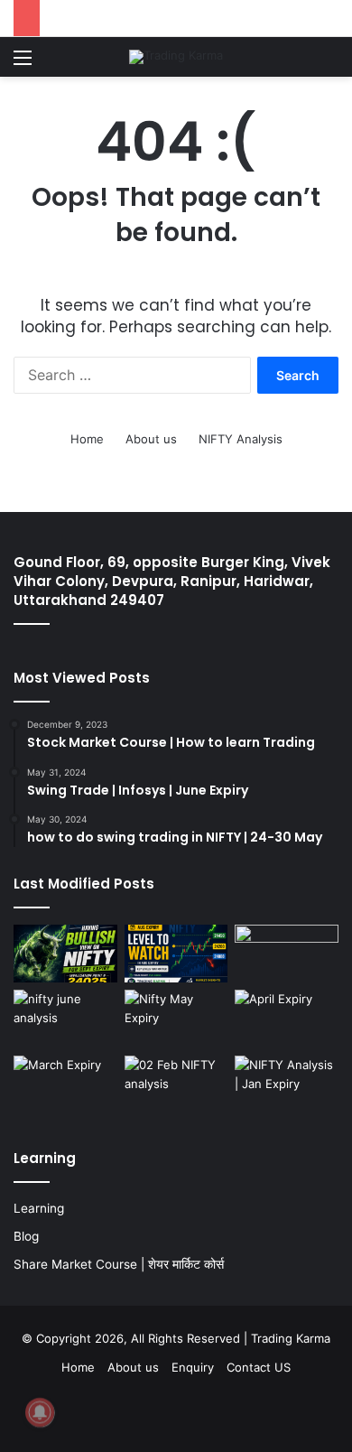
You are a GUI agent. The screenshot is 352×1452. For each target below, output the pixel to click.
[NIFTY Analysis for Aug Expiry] (176, 954)
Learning (39, 1208)
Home (87, 439)
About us (151, 439)
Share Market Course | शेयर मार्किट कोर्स (119, 1264)
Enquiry (192, 1367)
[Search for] (329, 63)
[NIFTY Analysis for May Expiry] (176, 1019)
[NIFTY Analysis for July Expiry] (286, 954)
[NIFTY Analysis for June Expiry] (65, 1019)
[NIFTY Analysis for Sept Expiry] (65, 954)
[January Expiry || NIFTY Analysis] (286, 1085)
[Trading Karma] (176, 57)
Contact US (259, 1367)
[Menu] (23, 63)
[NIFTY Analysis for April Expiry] (286, 1019)
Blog (26, 1236)
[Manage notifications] (39, 1412)
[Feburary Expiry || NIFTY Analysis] (176, 1085)
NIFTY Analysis (241, 439)
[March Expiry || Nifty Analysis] (65, 1085)
